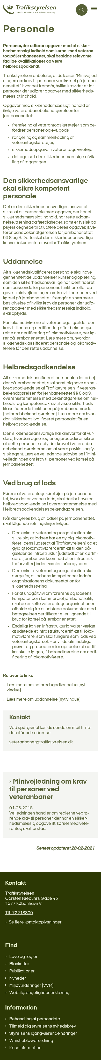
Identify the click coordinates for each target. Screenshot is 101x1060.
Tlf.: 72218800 (19, 913)
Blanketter (19, 964)
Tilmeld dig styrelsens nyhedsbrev (42, 1026)
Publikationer (22, 971)
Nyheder (17, 978)
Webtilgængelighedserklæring (39, 993)
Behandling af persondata (34, 1019)
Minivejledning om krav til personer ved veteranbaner (48, 789)
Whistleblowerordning (31, 1041)
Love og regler (23, 957)
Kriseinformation (25, 1048)
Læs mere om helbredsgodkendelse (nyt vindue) (46, 687)
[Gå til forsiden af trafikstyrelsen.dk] (36, 10)
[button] (96, 10)
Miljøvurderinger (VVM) (31, 985)
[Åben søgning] (82, 10)
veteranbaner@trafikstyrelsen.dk (41, 742)
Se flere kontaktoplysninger (35, 922)
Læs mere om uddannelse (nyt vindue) (44, 699)
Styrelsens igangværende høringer (43, 1033)
